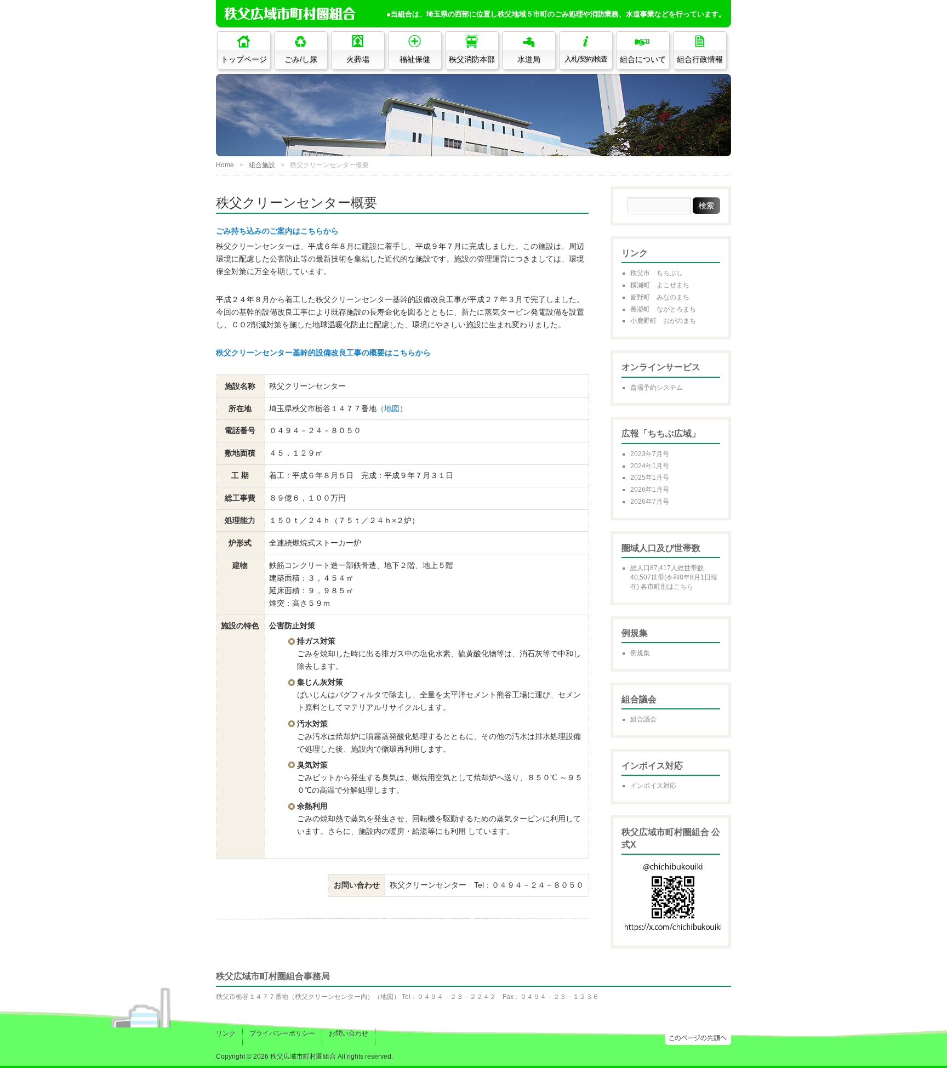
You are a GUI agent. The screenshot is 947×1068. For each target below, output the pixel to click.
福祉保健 (415, 59)
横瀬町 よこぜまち (659, 285)
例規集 (640, 653)
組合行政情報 (700, 59)
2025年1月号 (649, 477)
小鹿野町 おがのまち (663, 321)
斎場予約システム (656, 387)
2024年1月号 (649, 466)
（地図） (391, 408)
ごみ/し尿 (300, 59)
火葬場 (357, 59)
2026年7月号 (649, 501)
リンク (226, 1033)
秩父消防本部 (472, 59)
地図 (386, 997)
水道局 (528, 59)
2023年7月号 (649, 454)
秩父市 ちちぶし (656, 273)
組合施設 (262, 165)
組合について (643, 59)
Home (225, 165)
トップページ (244, 59)
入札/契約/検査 (585, 59)
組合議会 (643, 719)
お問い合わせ (348, 1033)
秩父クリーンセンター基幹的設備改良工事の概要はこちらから (323, 352)
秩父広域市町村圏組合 (303, 1056)
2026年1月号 (649, 489)
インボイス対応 (653, 785)
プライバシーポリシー (282, 1033)
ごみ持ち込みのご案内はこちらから (277, 230)
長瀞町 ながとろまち (663, 309)
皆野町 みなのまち (659, 297)
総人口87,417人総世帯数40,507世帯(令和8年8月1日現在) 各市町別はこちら (673, 577)
